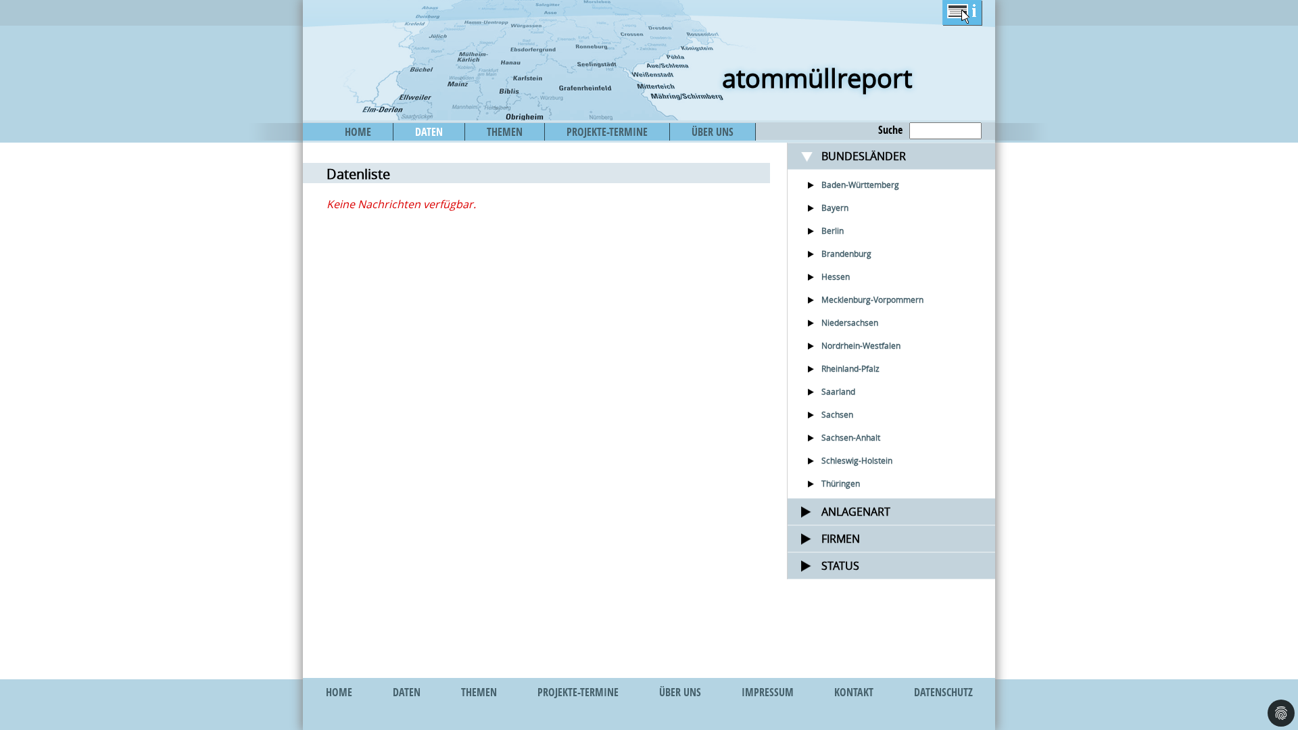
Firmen (840, 538)
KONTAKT (853, 692)
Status (840, 565)
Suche (890, 129)
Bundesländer (863, 156)
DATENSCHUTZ (943, 692)
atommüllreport (817, 78)
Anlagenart (855, 511)
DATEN (429, 131)
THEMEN (505, 131)
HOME (358, 131)
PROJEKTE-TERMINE (607, 131)
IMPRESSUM (768, 692)
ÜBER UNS (713, 131)
